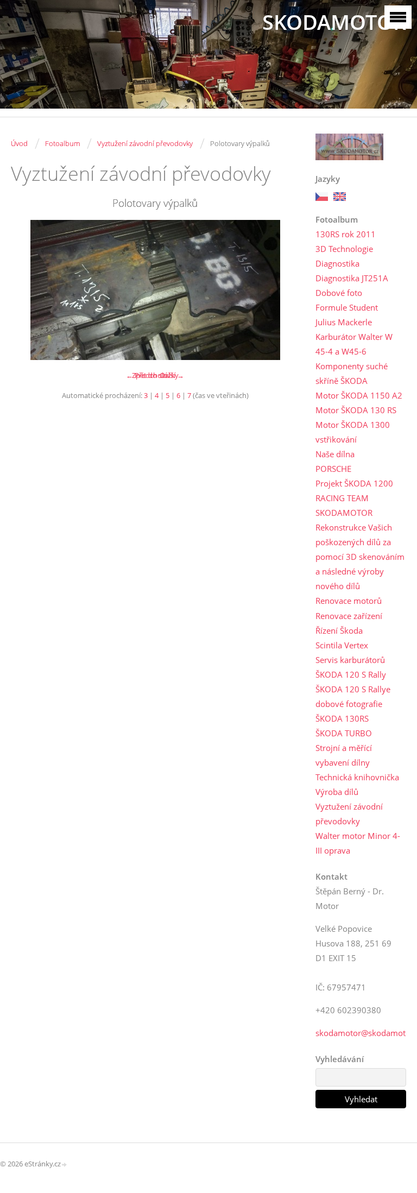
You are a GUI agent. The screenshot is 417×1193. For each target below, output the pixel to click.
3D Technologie (344, 248)
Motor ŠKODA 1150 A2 (358, 395)
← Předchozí (146, 375)
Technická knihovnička (357, 777)
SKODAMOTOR (334, 22)
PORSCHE (333, 468)
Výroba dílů (336, 791)
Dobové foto (338, 292)
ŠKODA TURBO (343, 733)
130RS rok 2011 (345, 234)
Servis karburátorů (350, 659)
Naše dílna (335, 454)
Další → (172, 375)
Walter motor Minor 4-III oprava (357, 843)
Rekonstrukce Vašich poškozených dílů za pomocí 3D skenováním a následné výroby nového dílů (360, 556)
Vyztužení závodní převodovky (145, 143)
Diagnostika (337, 263)
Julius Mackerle (343, 322)
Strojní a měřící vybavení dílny (343, 755)
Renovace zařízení (348, 615)
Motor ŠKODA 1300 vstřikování (352, 432)
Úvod (19, 143)
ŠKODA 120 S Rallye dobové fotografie (352, 696)
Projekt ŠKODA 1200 (354, 483)
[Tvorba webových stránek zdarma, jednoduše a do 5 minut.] (64, 1164)
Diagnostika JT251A (351, 278)
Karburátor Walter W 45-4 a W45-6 (354, 344)
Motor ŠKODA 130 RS (355, 410)
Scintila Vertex (341, 645)
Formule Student (346, 307)
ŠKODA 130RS (342, 718)
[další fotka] (281, 290)
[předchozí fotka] (28, 290)
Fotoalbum (62, 143)
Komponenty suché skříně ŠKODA (351, 373)
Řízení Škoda (339, 630)
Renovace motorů (348, 600)
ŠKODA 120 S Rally (350, 674)
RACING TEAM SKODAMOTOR (343, 505)
